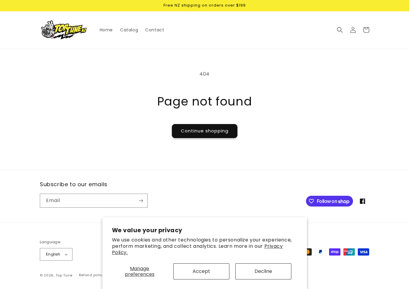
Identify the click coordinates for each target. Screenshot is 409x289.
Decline (263, 271)
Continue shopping (204, 131)
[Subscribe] (140, 201)
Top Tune (64, 275)
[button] (339, 29)
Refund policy (91, 275)
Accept (201, 271)
